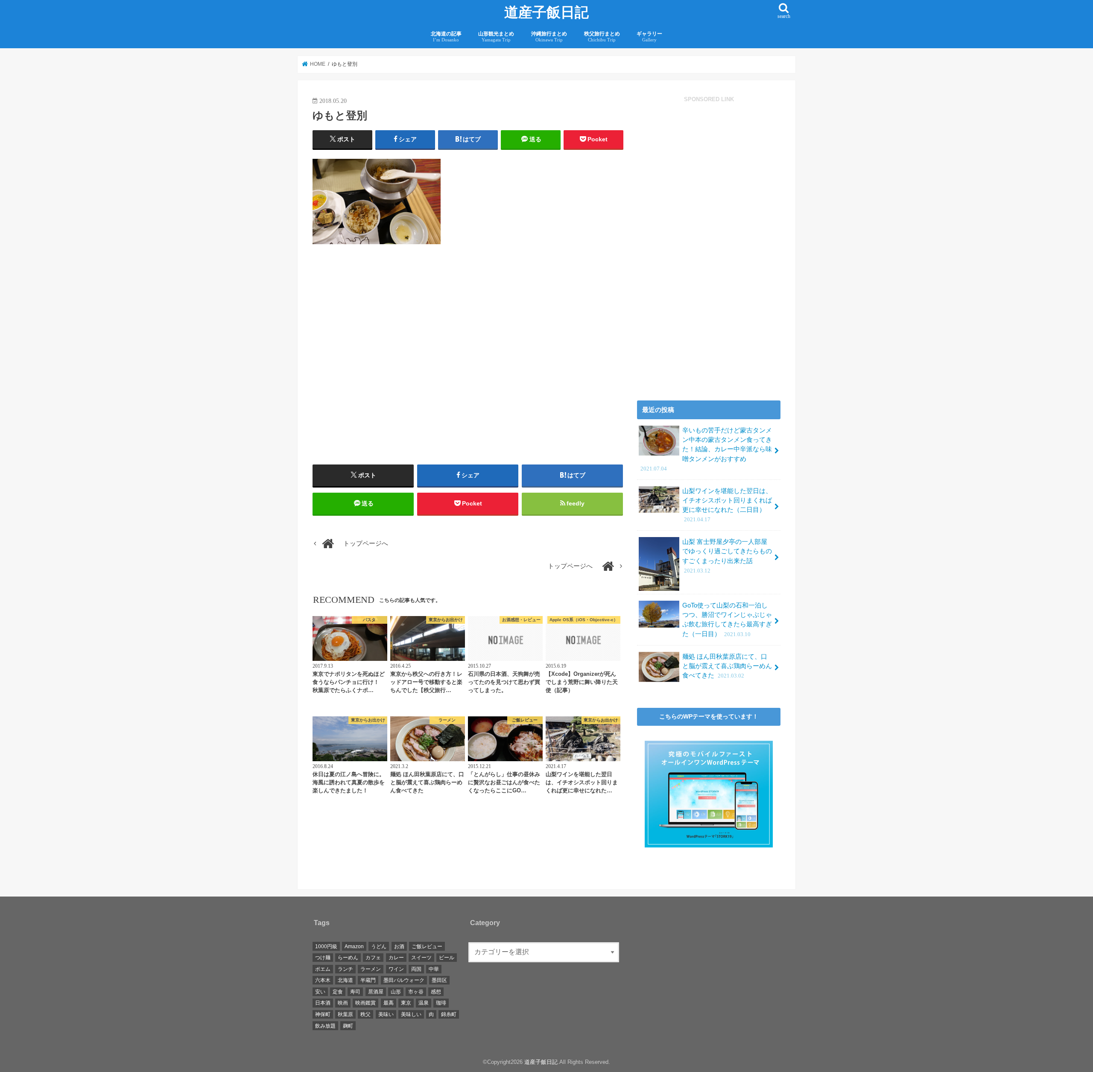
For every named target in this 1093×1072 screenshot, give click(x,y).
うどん (378, 946)
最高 (388, 1003)
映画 (343, 1003)
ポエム (322, 969)
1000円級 (326, 946)
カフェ (373, 958)
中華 (434, 969)
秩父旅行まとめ (602, 36)
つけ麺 (322, 958)
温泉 (423, 1003)
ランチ (345, 969)
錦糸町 (448, 1014)
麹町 (348, 1026)
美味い (386, 1014)
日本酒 (322, 1003)
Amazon (354, 946)
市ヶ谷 (416, 992)
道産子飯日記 (546, 12)
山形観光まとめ (496, 36)
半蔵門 (368, 981)
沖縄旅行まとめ (549, 36)
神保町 (322, 1014)
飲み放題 (325, 1026)
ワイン (396, 969)
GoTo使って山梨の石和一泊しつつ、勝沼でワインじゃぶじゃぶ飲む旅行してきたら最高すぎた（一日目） (727, 619)
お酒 (399, 946)
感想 (436, 992)
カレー (396, 958)
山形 (396, 992)
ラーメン (370, 969)
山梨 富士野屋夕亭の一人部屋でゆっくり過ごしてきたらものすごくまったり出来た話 (727, 556)
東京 (406, 1003)
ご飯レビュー (427, 946)
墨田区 (439, 981)
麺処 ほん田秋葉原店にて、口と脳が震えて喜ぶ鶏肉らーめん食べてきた (727, 666)
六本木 (322, 981)
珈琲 (441, 1003)
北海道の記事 (446, 36)
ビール (446, 958)
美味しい (411, 1014)
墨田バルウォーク (403, 981)
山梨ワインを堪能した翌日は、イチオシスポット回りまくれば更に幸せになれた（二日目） (727, 505)
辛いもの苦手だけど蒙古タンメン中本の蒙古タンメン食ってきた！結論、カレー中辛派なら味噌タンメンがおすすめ (706, 449)
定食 (338, 992)
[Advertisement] (388, 368)
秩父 (365, 1014)
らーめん (348, 958)
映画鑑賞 (365, 1003)
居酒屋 (375, 992)
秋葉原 (345, 1014)
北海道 (345, 981)
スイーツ (421, 958)
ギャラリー (649, 36)
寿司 (355, 992)
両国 (416, 969)
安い (320, 992)
